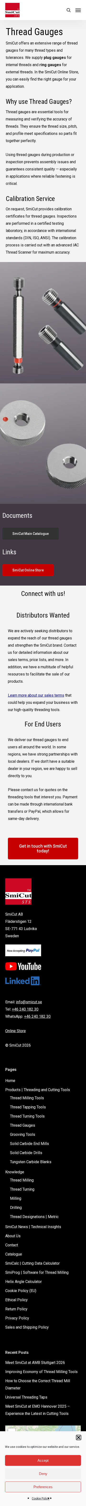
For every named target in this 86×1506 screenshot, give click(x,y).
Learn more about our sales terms (36, 695)
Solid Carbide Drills (26, 1152)
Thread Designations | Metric (34, 1216)
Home (10, 1080)
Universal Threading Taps (26, 1397)
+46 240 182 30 (25, 1009)
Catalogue (13, 1254)
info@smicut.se (29, 1002)
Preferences (43, 1487)
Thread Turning (22, 1189)
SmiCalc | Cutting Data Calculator (32, 1263)
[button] (78, 1437)
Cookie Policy (40, 1498)
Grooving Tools (22, 1134)
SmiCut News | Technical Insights (33, 1227)
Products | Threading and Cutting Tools (37, 1089)
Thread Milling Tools (27, 1098)
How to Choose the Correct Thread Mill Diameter (37, 1384)
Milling (15, 1198)
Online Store (15, 1031)
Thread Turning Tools (27, 1116)
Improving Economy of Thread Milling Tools (41, 1371)
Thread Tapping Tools (28, 1107)
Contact (11, 1245)
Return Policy (16, 1309)
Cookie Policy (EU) (20, 1290)
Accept (43, 1460)
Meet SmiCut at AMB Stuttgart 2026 (35, 1362)
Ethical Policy (16, 1300)
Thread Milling (22, 1180)
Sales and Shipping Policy (27, 1327)
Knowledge (14, 1172)
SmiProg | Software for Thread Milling (37, 1272)
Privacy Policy (17, 1318)
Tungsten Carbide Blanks (30, 1162)
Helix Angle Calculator (23, 1281)
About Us (13, 1236)
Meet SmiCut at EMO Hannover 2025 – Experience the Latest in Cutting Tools (37, 1410)
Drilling (16, 1207)
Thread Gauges (22, 1125)
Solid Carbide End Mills (29, 1143)
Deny (43, 1474)
